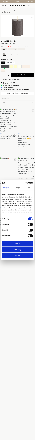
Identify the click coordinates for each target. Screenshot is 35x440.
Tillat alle (17, 244)
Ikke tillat (17, 255)
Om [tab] (29, 187)
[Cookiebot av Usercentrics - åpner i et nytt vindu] (25, 183)
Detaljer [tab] (17, 187)
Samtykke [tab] (6, 187)
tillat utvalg (17, 250)
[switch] (30, 224)
